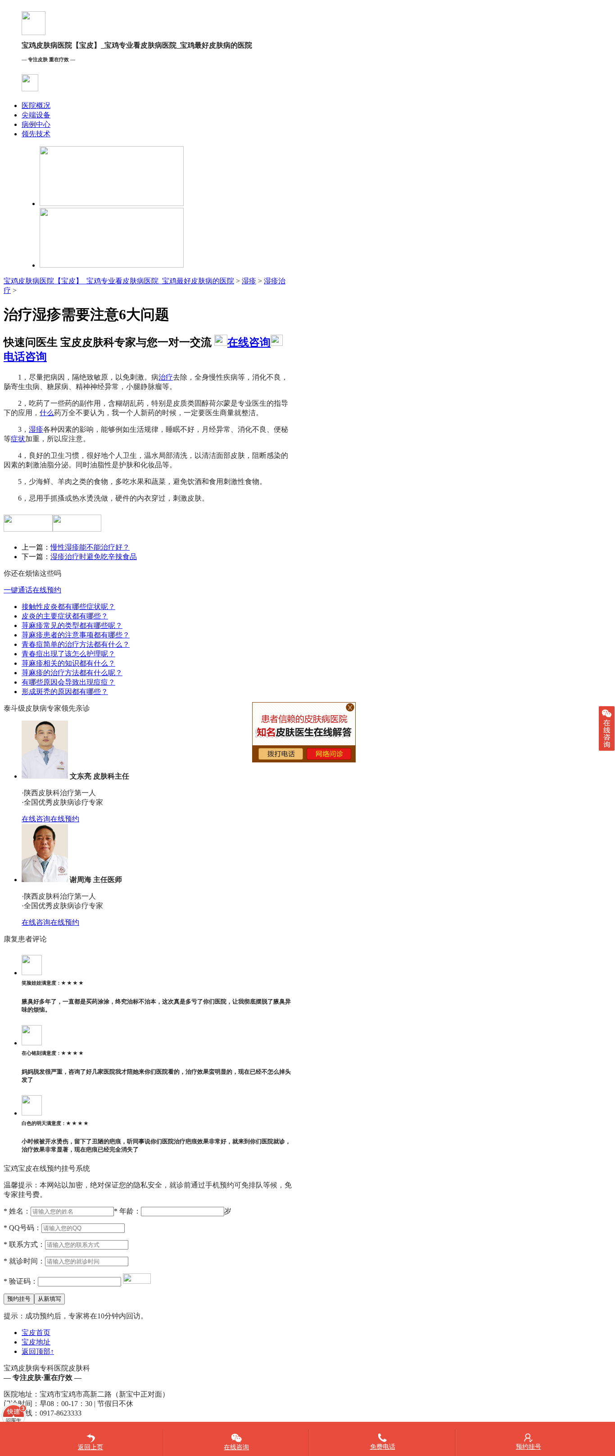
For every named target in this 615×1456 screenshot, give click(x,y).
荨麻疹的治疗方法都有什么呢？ (72, 672)
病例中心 (36, 124)
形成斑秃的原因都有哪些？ (65, 691)
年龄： (127, 1211)
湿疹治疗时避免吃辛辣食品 (93, 556)
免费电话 (382, 1446)
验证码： (21, 1281)
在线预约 (46, 590)
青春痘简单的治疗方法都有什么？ (76, 644)
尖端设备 (36, 115)
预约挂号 (528, 1446)
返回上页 (90, 1447)
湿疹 (249, 281)
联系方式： (24, 1244)
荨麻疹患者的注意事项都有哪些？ (76, 635)
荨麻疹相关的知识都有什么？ (68, 663)
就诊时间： (24, 1261)
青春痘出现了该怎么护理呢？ (68, 654)
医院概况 (36, 105)
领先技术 (36, 134)
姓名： (17, 1211)
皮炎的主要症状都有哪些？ (65, 616)
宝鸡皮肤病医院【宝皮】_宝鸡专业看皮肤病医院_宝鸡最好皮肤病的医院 (119, 281)
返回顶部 (38, 1351)
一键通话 (18, 590)
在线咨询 (249, 342)
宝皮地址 (36, 1342)
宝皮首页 (36, 1332)
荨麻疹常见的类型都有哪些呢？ (72, 625)
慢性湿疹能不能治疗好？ (90, 547)
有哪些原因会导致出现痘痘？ (68, 682)
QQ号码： (22, 1228)
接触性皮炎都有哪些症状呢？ (68, 606)
